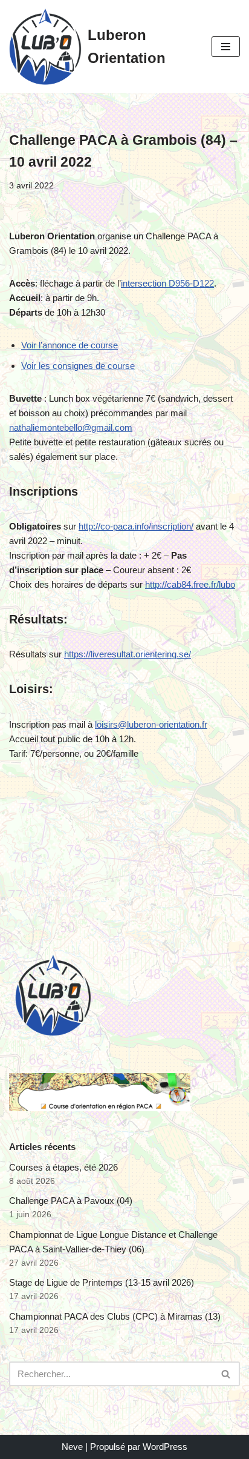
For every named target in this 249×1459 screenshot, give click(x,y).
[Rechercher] (226, 1373)
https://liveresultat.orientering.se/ (127, 654)
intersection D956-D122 (167, 283)
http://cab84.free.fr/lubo (190, 584)
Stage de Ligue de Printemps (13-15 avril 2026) (101, 1282)
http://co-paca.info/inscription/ (136, 526)
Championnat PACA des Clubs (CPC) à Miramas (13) (115, 1316)
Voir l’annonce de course (69, 345)
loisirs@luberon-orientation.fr (151, 724)
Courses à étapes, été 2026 (63, 1167)
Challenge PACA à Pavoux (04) (70, 1200)
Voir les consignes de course (78, 366)
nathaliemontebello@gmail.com (70, 427)
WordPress (165, 1446)
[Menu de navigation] (226, 46)
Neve (72, 1446)
